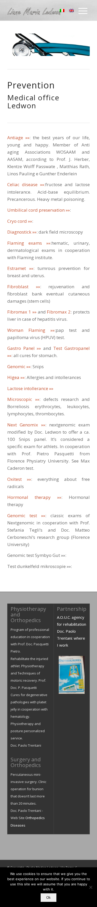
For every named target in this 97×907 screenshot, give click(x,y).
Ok (48, 898)
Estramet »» (20, 268)
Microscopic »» (23, 399)
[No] (90, 887)
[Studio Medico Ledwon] (40, 10)
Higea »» (16, 377)
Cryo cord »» (19, 221)
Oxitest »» (19, 479)
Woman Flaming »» (31, 330)
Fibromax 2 (59, 312)
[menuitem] (83, 10)
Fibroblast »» (23, 287)
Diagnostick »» (21, 232)
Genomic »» (19, 366)
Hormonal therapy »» (34, 497)
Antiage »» (18, 138)
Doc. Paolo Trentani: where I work (71, 638)
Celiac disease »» (25, 184)
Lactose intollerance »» (30, 388)
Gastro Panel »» (24, 348)
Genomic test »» (26, 515)
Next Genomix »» (26, 425)
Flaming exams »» (28, 243)
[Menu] (83, 10)
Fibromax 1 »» (21, 312)
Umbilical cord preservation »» (38, 210)
